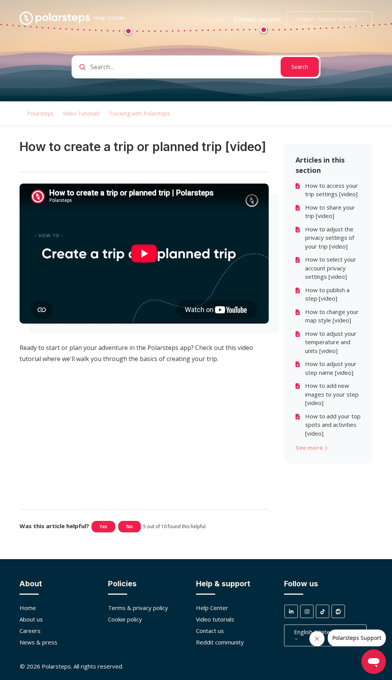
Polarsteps (40, 113)
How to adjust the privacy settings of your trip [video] (329, 237)
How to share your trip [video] (330, 211)
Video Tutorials (81, 113)
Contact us (210, 630)
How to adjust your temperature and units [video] (330, 342)
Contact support (257, 19)
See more (310, 447)
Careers (30, 630)
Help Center (212, 608)
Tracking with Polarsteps (139, 113)
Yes (103, 526)
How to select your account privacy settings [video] (330, 267)
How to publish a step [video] (327, 294)
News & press (38, 642)
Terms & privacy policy (138, 608)
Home (28, 608)
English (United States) (327, 19)
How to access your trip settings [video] (331, 190)
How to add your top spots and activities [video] (333, 424)
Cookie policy (125, 619)
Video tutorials (215, 619)
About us (31, 619)
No (129, 526)
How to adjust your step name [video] (330, 368)
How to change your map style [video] (332, 316)
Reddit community (220, 642)
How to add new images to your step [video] (332, 394)
